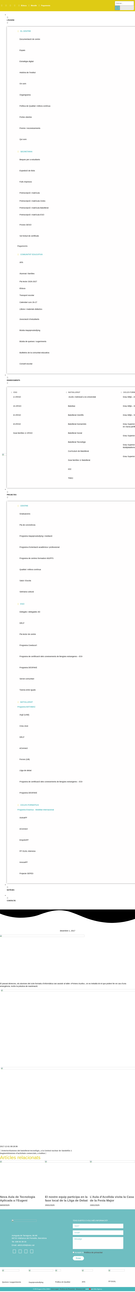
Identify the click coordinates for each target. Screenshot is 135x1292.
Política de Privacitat (67, 1289)
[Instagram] (14, 1251)
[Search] (117, 8)
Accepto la (89, 1252)
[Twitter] (20, 1251)
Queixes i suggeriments (11, 1282)
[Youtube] (26, 1251)
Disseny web (80, 1289)
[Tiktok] (31, 1251)
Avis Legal (55, 1289)
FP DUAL (112, 1281)
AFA (83, 1282)
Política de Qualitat (62, 1282)
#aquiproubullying (36, 1282)
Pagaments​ (22, 246)
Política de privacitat (93, 1252)
